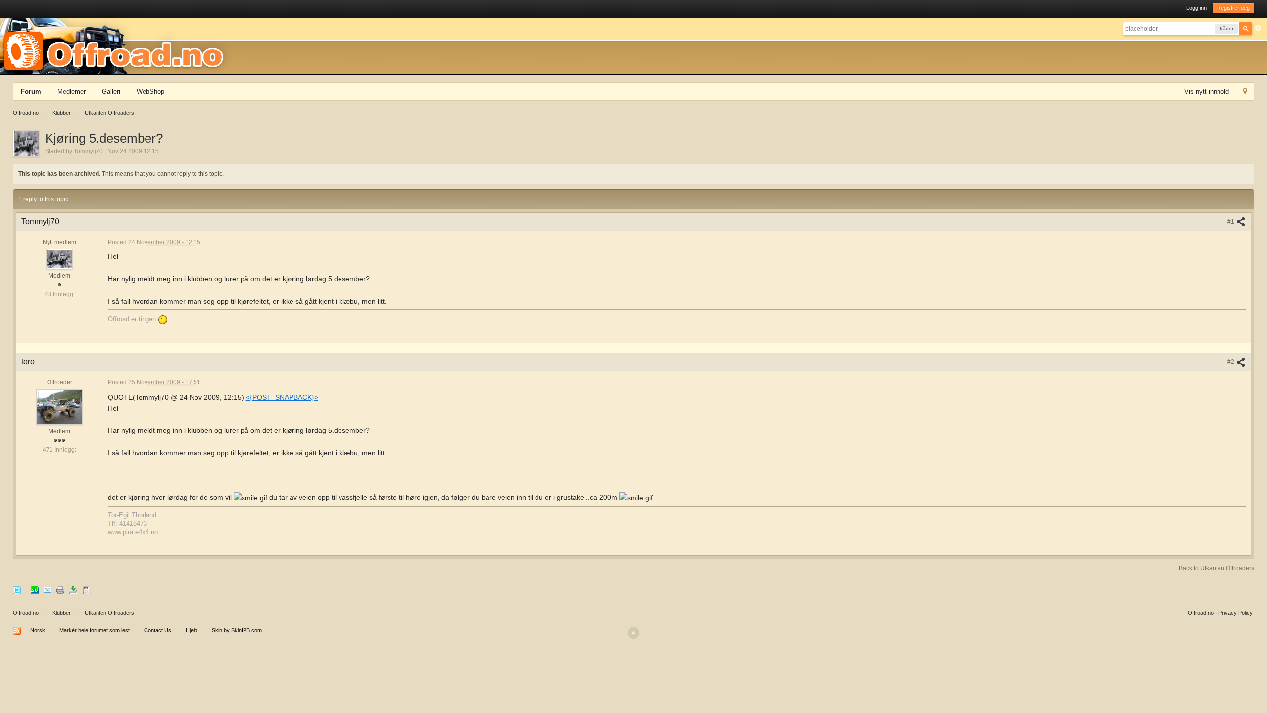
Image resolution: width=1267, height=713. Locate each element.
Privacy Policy (1235, 613)
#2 (1231, 361)
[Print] (60, 589)
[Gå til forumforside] (117, 46)
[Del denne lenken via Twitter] (17, 589)
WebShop (150, 91)
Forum (31, 91)
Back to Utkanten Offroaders (1216, 568)
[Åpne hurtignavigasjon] (1245, 92)
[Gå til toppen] (633, 633)
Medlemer (71, 91)
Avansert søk (1258, 28)
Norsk (37, 630)
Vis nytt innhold (1206, 91)
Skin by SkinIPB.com (237, 630)
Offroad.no (26, 613)
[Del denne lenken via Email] (47, 589)
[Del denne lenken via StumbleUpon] (35, 589)
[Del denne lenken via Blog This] (86, 589)
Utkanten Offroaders (109, 613)
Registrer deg (1233, 8)
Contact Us (157, 630)
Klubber (61, 613)
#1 (1231, 221)
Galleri (111, 91)
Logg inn (1196, 8)
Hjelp (191, 630)
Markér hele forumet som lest (94, 630)
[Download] (73, 589)
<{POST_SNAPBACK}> (282, 397)
